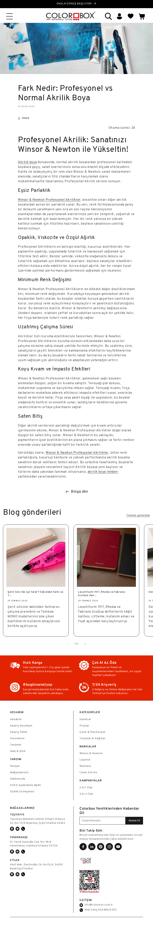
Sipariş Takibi (18, 732)
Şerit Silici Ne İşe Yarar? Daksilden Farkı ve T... (35, 594)
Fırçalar (84, 725)
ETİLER (15, 860)
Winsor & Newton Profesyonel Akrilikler (49, 200)
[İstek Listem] (130, 16)
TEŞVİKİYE (17, 814)
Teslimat (16, 745)
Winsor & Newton (91, 753)
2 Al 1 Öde (86, 787)
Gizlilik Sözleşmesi (22, 791)
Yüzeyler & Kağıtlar (92, 738)
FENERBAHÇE (19, 837)
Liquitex (84, 759)
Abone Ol (134, 820)
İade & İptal (18, 751)
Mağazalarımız (19, 772)
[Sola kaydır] (67, 644)
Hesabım (16, 719)
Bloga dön (79, 491)
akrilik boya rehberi (103, 472)
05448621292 (107, 910)
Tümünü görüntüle (138, 515)
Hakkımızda (17, 779)
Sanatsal (85, 719)
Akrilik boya (27, 162)
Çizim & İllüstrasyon (92, 732)
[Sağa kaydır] (85, 644)
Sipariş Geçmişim (21, 725)
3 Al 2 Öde (86, 794)
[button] (9, 16)
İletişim (15, 766)
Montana (85, 766)
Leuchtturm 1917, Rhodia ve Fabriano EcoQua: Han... (101, 594)
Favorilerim (17, 738)
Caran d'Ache (88, 772)
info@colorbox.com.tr (99, 905)
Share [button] (25, 118)
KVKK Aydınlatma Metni (25, 785)
